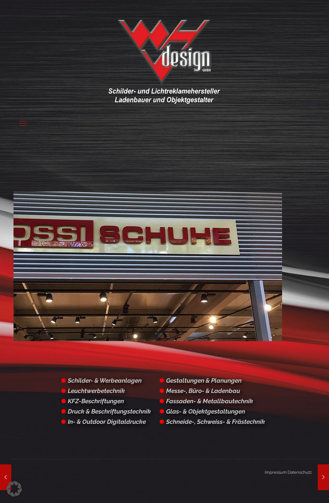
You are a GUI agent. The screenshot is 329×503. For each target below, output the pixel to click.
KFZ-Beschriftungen (96, 401)
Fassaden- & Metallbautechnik (209, 401)
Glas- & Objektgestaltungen (205, 411)
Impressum (276, 472)
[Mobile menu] (22, 123)
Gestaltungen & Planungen (204, 380)
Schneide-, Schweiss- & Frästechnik (215, 421)
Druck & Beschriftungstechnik (109, 411)
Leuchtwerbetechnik (96, 390)
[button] (14, 489)
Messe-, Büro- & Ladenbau (203, 390)
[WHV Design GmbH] (164, 61)
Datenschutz (300, 472)
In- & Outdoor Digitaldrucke (107, 421)
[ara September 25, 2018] (323, 477)
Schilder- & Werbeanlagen (105, 380)
